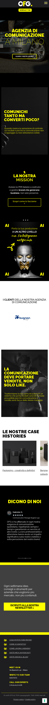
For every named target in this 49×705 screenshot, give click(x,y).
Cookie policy (30, 699)
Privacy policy (18, 699)
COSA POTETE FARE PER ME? (20, 640)
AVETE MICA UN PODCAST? (20, 653)
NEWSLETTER (25, 10)
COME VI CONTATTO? (17, 644)
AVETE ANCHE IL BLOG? (18, 657)
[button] (4, 188)
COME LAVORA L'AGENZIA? (19, 648)
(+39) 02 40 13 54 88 (15, 685)
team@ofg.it (13, 677)
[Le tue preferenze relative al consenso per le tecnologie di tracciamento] (44, 700)
